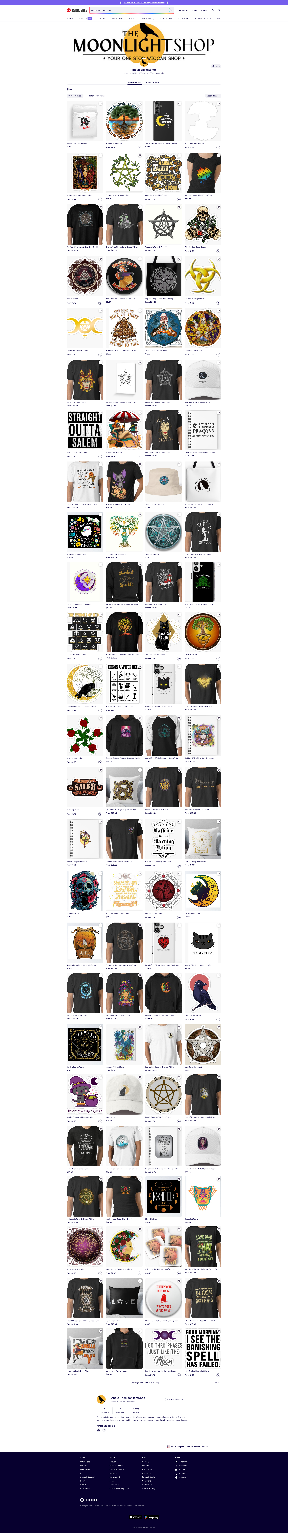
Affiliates (113, 1473)
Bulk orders (85, 1488)
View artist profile (157, 73)
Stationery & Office (203, 18)
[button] (144, 3)
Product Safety (148, 1477)
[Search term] (170, 10)
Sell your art (114, 1477)
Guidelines (146, 1473)
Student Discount (87, 1477)
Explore (70, 18)
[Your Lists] (213, 10)
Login (82, 1481)
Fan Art (83, 1465)
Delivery (145, 1462)
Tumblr (182, 1473)
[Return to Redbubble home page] (77, 10)
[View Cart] (218, 10)
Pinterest (183, 1477)
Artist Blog (114, 1485)
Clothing (85, 18)
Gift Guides (85, 1462)
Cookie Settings (149, 1488)
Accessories (183, 18)
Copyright (146, 1481)
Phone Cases (117, 18)
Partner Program (116, 1469)
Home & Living (148, 18)
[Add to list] (100, 103)
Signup (83, 1485)
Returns (145, 1465)
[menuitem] (70, 18)
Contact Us (147, 1485)
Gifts (219, 18)
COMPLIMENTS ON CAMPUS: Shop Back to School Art (144, 3)
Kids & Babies (166, 18)
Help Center (147, 1469)
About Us (113, 1462)
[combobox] (132, 10)
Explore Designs (152, 82)
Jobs (111, 1481)
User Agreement (86, 1506)
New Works (85, 1469)
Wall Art (132, 18)
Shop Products (134, 82)
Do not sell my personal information (119, 1506)
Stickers (101, 18)
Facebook (183, 1465)
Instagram (183, 1462)
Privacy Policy (99, 1506)
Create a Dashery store (119, 1488)
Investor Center (116, 1465)
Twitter (182, 1469)
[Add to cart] (139, 147)
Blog (82, 1473)
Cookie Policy (139, 1506)
